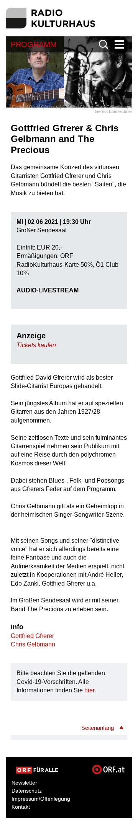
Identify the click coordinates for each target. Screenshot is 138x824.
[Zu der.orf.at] (37, 770)
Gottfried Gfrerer (32, 636)
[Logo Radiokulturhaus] (51, 18)
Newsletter (24, 783)
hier (89, 690)
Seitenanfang (97, 727)
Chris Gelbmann (33, 644)
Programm (34, 44)
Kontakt (21, 807)
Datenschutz (27, 791)
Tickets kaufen (36, 345)
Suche (103, 44)
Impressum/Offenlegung (41, 799)
